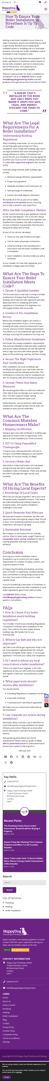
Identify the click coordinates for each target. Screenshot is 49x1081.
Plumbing (9, 903)
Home (5, 997)
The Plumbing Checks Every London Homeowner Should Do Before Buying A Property (22, 829)
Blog (5, 1020)
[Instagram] (46, 701)
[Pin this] (29, 756)
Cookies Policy (9, 1031)
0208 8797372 (12, 981)
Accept (6, 1077)
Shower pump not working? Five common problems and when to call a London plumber (23, 845)
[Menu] (46, 9)
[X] (14, 2)
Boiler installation (13, 910)
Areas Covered (9, 1005)
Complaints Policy (10, 1034)
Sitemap (6, 1042)
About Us (7, 1001)
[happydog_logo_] (12, 9)
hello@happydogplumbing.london (18, 79)
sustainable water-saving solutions (19, 539)
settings (19, 1072)
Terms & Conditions (11, 1038)
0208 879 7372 (28, 76)
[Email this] (6, 756)
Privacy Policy (8, 1027)
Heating (8, 906)
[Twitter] (46, 705)
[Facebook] (46, 696)
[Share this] (11, 756)
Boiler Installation (10, 1016)
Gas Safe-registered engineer (20, 162)
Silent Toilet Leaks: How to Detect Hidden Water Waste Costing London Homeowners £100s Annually (23, 861)
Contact (6, 1023)
